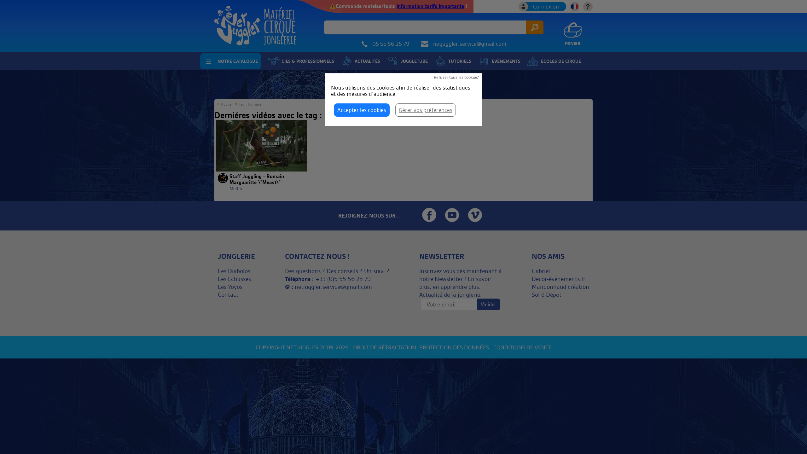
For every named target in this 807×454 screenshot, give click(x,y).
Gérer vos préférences (425, 110)
